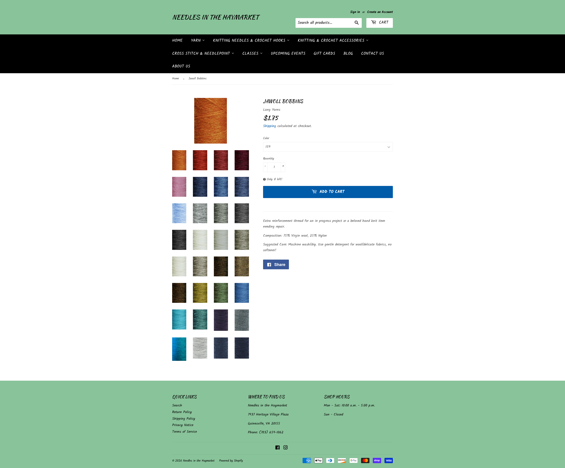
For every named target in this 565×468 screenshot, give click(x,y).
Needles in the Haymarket (215, 17)
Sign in (355, 12)
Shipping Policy (183, 418)
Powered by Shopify (231, 461)
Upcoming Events (288, 54)
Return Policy (182, 412)
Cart (382, 22)
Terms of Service (184, 431)
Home (177, 40)
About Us (181, 66)
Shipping (269, 126)
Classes (251, 54)
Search (177, 405)
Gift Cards (324, 54)
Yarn (196, 40)
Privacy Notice (182, 425)
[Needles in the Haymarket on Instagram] (285, 448)
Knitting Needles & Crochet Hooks (250, 40)
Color (266, 138)
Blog (348, 54)
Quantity (268, 158)
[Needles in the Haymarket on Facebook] (277, 448)
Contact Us (372, 54)
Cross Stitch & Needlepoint (202, 54)
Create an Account (380, 12)
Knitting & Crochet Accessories (332, 40)
